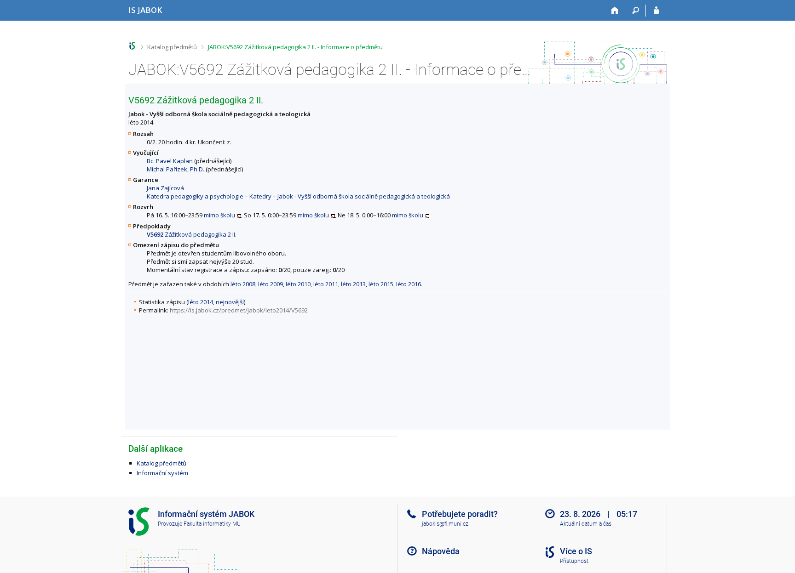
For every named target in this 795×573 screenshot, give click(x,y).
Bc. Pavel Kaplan (170, 161)
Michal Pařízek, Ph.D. (175, 169)
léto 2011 (325, 284)
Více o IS (576, 551)
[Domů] (615, 11)
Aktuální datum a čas (585, 524)
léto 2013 (353, 284)
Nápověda (441, 551)
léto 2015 (381, 284)
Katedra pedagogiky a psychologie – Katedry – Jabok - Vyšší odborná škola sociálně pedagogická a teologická (298, 196)
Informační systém (162, 473)
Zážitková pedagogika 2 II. (191, 234)
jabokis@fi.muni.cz (445, 524)
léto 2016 (408, 284)
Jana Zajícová (165, 188)
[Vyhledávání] (635, 11)
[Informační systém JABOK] (132, 46)
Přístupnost (574, 561)
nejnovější (230, 302)
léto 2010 (298, 284)
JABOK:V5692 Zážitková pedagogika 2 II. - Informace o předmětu (295, 47)
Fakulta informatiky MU (212, 524)
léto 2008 (242, 284)
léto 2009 (270, 284)
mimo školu (219, 215)
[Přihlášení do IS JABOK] (656, 11)
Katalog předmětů (172, 47)
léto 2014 (200, 302)
